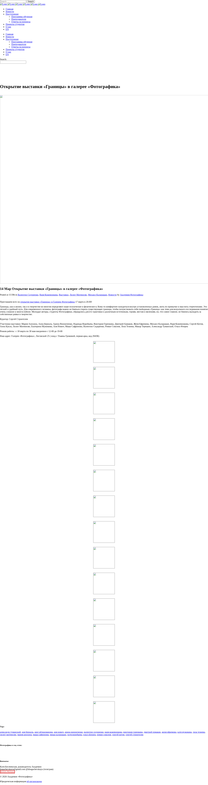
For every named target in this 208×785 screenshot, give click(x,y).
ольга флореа (89, 734)
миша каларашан (58, 734)
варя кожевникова (113, 732)
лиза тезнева (199, 732)
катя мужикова (184, 732)
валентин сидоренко (94, 732)
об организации (34, 781)
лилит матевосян (8, 734)
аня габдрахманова (44, 732)
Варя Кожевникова (48, 295)
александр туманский (10, 732)
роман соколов (104, 734)
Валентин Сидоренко (28, 295)
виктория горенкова (133, 732)
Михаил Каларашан (97, 295)
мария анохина (24, 734)
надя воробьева (74, 734)
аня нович (59, 732)
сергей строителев (134, 734)
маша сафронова (41, 734)
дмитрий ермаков (152, 732)
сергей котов (118, 734)
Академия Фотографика (131, 295)
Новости (112, 295)
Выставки (63, 295)
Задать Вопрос (7, 772)
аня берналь (27, 732)
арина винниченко (74, 732)
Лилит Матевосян (78, 295)
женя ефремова (169, 732)
